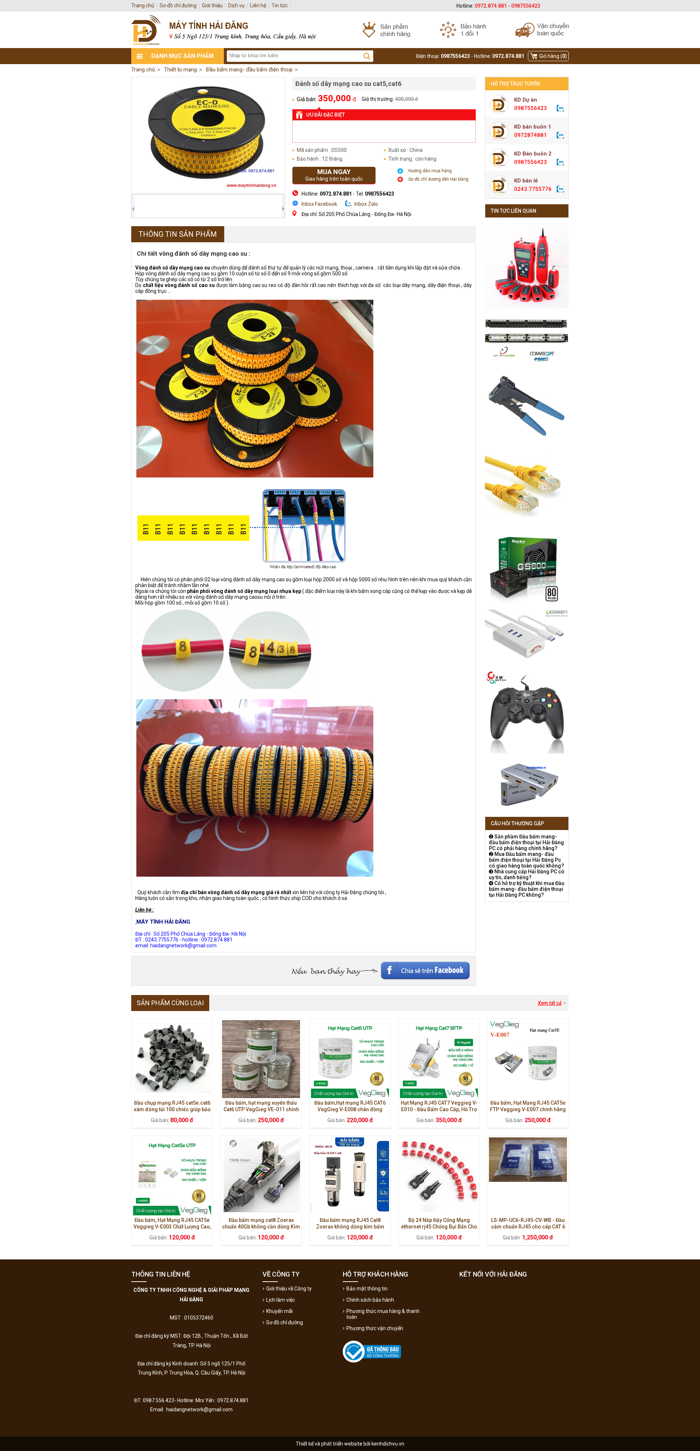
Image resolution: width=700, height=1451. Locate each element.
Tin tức (280, 5)
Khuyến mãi (279, 1311)
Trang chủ (143, 69)
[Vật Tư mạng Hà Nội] (350, 30)
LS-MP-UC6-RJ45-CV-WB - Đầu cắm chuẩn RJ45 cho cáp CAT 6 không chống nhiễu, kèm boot (528, 1226)
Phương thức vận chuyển (374, 1328)
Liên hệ (258, 5)
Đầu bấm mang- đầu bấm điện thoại (249, 69)
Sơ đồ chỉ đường (284, 1322)
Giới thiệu (212, 5)
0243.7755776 (533, 189)
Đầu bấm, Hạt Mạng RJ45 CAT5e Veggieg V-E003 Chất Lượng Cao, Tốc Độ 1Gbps (172, 1226)
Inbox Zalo (366, 204)
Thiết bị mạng (180, 69)
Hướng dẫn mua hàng (430, 170)
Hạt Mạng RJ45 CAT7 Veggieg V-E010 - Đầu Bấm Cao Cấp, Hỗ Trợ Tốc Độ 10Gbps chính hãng (439, 1109)
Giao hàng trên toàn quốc (334, 175)
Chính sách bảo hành (370, 1300)
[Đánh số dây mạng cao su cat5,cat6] (208, 135)
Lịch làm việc (280, 1300)
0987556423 (530, 108)
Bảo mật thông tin (367, 1288)
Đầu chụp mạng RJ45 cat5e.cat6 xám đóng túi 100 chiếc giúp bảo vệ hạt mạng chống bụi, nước (172, 1109)
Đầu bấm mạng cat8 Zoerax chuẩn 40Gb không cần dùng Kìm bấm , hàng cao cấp (261, 1226)
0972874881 (530, 135)
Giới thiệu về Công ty (289, 1288)
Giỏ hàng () (553, 56)
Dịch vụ (236, 5)
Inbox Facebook (319, 204)
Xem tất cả (549, 1003)
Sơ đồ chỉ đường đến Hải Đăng (438, 179)
